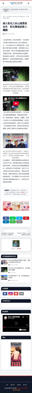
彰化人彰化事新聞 (22, 388)
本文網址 (22, 192)
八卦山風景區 (9, 16)
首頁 (4, 16)
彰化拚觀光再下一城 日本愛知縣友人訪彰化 (19, 277)
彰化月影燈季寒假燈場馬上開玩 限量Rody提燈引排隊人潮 (19, 261)
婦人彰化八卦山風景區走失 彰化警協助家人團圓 (19, 269)
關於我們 (12, 384)
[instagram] (10, 293)
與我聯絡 (19, 384)
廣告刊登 (25, 384)
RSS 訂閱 (17, 390)
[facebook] (5, 293)
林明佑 (19, 248)
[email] (21, 293)
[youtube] (16, 293)
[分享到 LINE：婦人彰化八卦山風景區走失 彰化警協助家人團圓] (13, 218)
